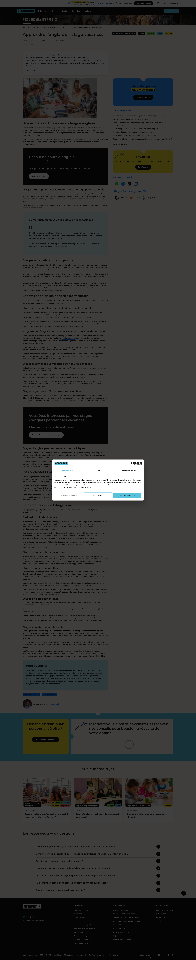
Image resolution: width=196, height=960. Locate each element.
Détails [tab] (98, 470)
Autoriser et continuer (127, 495)
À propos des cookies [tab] (128, 470)
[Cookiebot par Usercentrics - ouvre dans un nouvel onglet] (133, 463)
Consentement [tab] (67, 470)
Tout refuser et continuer (68, 495)
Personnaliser (97, 495)
